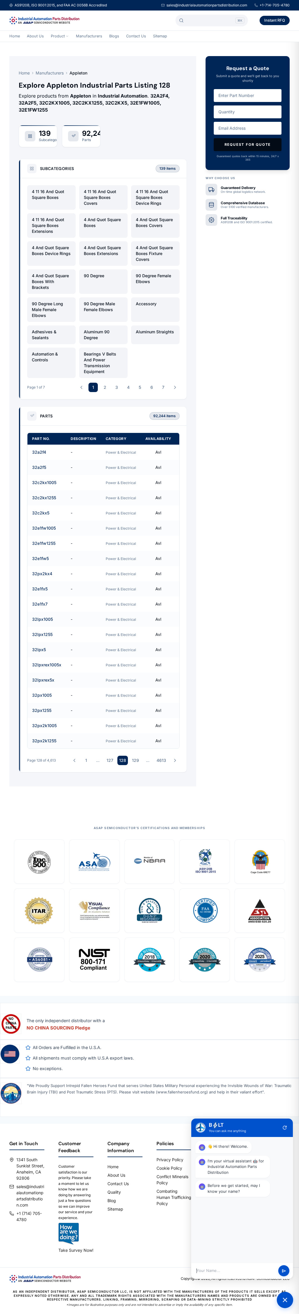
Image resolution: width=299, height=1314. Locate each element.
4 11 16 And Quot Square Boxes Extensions (48, 225)
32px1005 (42, 695)
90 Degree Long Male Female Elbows (47, 309)
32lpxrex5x (43, 679)
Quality (114, 1192)
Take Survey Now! (75, 1250)
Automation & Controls (45, 356)
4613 (161, 760)
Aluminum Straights (155, 331)
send (283, 1271)
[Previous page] (81, 387)
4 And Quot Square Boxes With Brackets (50, 281)
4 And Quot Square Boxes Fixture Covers (154, 253)
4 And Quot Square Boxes (102, 222)
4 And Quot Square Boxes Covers (154, 222)
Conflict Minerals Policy (172, 1179)
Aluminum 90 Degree (96, 334)
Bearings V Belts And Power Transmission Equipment (100, 362)
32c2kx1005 (44, 482)
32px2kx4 (42, 573)
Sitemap (160, 36)
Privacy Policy (170, 1159)
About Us (35, 36)
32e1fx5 (40, 588)
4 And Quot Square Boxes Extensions (102, 250)
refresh (285, 1127)
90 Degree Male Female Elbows (99, 306)
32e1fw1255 (43, 543)
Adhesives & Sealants (44, 334)
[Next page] (175, 387)
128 (122, 760)
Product (58, 36)
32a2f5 (39, 467)
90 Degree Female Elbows (153, 278)
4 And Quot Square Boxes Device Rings (51, 250)
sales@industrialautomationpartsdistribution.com (206, 5)
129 (135, 760)
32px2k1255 (44, 740)
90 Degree (94, 275)
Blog (111, 1200)
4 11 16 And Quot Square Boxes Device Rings (152, 197)
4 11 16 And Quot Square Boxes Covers (100, 197)
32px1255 (41, 710)
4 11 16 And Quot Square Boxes (48, 194)
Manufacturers (89, 36)
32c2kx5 (40, 512)
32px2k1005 (44, 725)
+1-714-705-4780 (275, 5)
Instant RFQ (274, 20)
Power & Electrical (121, 452)
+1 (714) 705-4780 (29, 1216)
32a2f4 (39, 452)
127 (110, 760)
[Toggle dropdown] (67, 36)
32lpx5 (39, 649)
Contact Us (136, 36)
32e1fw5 (40, 558)
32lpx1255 (42, 634)
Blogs (114, 36)
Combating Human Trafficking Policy (174, 1197)
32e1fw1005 (44, 528)
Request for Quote (248, 144)
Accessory (146, 303)
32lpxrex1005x (46, 664)
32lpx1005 (42, 619)
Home (14, 36)
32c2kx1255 (44, 497)
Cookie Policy (169, 1168)
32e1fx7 (40, 603)
